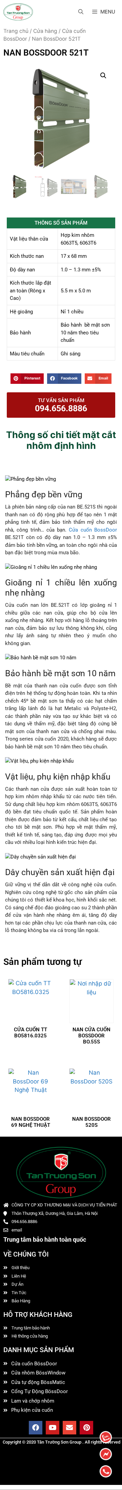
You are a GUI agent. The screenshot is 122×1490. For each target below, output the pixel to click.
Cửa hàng (45, 31)
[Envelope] (69, 1427)
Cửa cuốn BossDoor (93, 530)
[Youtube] (52, 1427)
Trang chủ (15, 31)
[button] (103, 75)
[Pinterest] (86, 1427)
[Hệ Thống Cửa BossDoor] (18, 12)
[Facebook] (35, 1427)
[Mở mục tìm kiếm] (81, 12)
